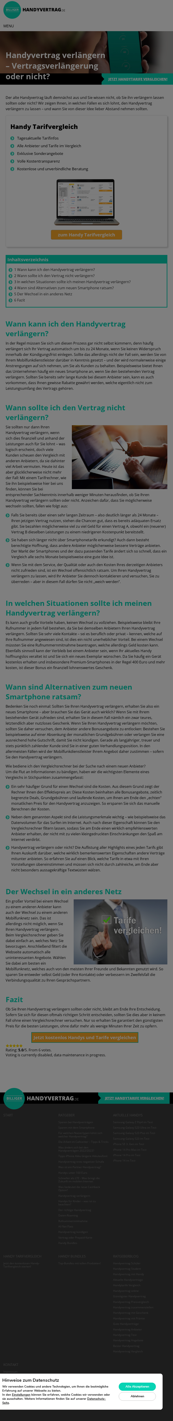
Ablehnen (137, 1396)
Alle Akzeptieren (137, 1386)
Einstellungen (21, 1395)
